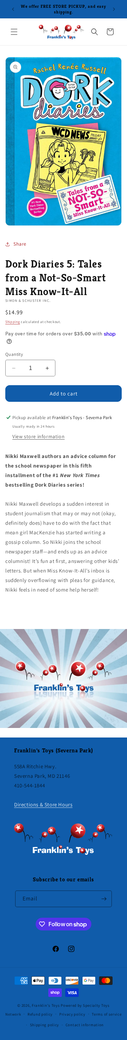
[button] (14, 32)
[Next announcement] (114, 9)
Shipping (12, 321)
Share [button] (19, 244)
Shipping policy (44, 1024)
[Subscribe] (103, 899)
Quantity (14, 354)
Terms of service (106, 1014)
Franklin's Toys (46, 1005)
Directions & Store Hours (43, 804)
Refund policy (40, 1014)
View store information (38, 436)
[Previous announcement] (13, 9)
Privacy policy (72, 1014)
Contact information (85, 1024)
